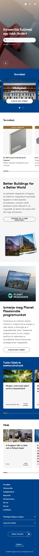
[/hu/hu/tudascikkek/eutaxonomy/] (17, 389)
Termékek (6, 485)
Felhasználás (8, 488)
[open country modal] (25, 4)
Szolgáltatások (8, 492)
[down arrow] (5, 63)
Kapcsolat (7, 495)
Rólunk (5, 506)
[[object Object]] (17, 140)
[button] (35, 4)
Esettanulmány (8, 499)
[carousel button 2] (23, 107)
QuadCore (12, 44)
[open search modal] (30, 4)
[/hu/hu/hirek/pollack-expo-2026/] (17, 448)
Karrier (5, 503)
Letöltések (7, 510)
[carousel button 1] (19, 107)
